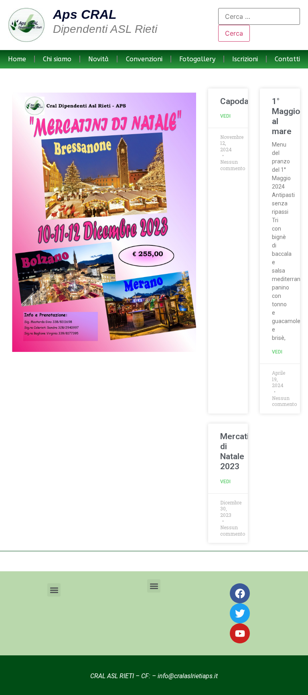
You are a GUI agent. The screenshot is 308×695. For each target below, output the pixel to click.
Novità (98, 59)
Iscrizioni (245, 59)
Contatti (287, 59)
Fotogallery (197, 59)
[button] (54, 590)
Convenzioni (144, 59)
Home (17, 59)
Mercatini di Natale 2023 (238, 452)
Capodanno (241, 101)
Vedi (225, 116)
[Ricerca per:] (259, 16)
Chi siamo (57, 59)
